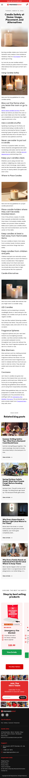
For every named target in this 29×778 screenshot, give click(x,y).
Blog (21, 732)
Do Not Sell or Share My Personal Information (13, 768)
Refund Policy (4, 763)
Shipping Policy (5, 761)
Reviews (17, 732)
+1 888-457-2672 (8, 750)
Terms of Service (5, 767)
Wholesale (18, 734)
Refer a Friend (11, 734)
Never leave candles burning (10, 110)
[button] (8, 627)
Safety (6, 723)
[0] (26, 5)
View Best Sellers (14, 667)
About (12, 732)
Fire (2, 723)
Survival (11, 723)
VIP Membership (5, 732)
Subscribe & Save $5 (23, 697)
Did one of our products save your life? (11, 737)
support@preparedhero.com (11, 752)
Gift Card (3, 734)
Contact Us (4, 770)
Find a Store (4, 735)
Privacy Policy (4, 765)
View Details (12, 652)
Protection (17, 723)
